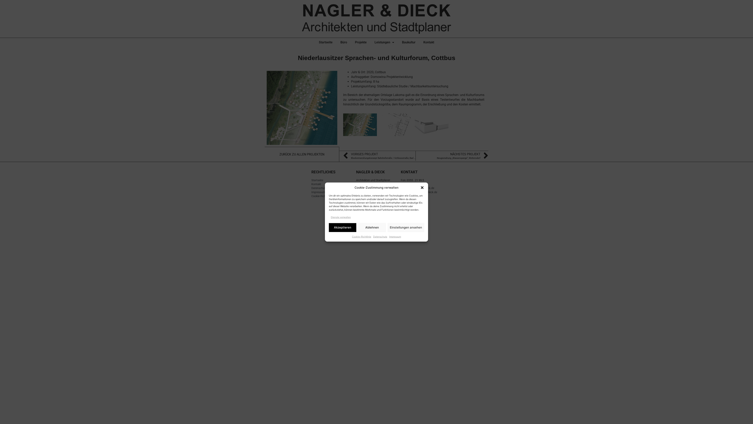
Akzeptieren (342, 227)
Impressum (395, 236)
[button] (422, 188)
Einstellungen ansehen (406, 227)
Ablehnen (372, 227)
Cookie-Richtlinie (361, 236)
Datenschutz (380, 236)
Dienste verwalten (341, 217)
